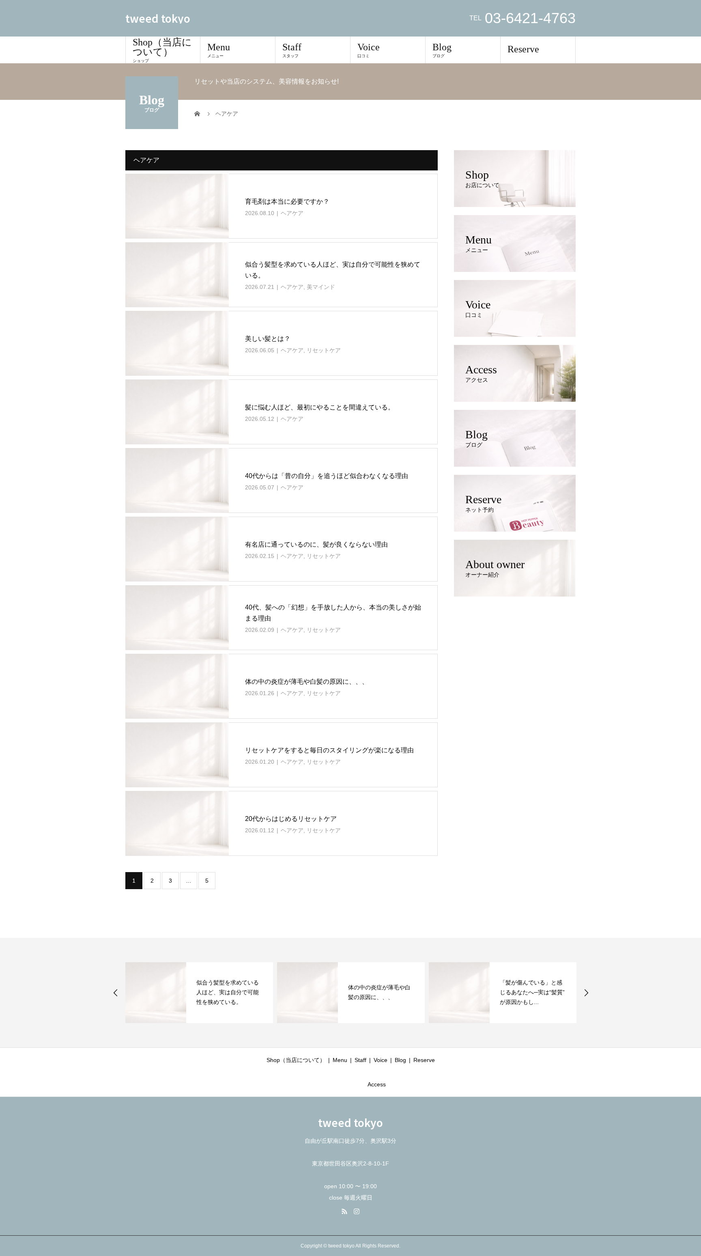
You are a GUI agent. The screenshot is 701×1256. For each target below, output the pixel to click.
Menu (218, 50)
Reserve (523, 49)
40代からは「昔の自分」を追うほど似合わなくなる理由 (326, 475)
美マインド (321, 287)
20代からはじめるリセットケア (291, 818)
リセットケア (324, 350)
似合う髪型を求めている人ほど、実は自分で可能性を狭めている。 (227, 992)
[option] (199, 992)
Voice (368, 50)
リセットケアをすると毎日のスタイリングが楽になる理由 (329, 750)
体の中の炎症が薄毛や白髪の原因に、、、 (306, 681)
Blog (442, 50)
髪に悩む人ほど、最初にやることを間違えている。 (319, 407)
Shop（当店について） (162, 50)
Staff (291, 50)
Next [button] (586, 993)
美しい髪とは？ (267, 338)
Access (377, 1084)
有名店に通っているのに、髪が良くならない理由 (316, 544)
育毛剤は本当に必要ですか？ (287, 201)
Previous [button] (116, 993)
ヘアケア (292, 213)
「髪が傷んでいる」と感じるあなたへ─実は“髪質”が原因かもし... (532, 992)
